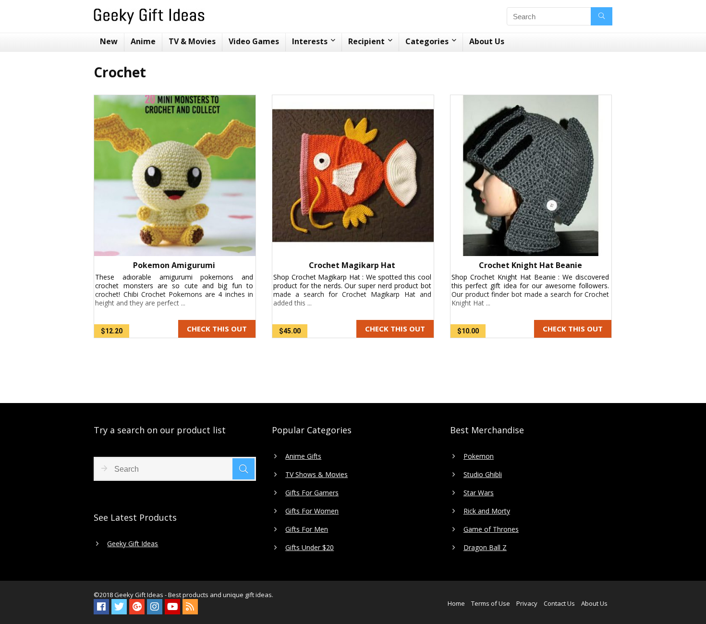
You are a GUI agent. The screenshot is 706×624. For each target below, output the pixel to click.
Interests (310, 41)
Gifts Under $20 (309, 547)
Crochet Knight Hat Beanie (530, 265)
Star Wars (478, 493)
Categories (427, 41)
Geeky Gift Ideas (132, 543)
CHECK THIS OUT (217, 328)
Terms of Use (490, 603)
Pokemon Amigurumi (174, 265)
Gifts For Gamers (312, 493)
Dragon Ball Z (485, 547)
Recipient (366, 41)
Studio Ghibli (482, 474)
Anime (143, 41)
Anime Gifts (303, 456)
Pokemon (478, 456)
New (109, 41)
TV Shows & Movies (316, 474)
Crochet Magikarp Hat (352, 265)
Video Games (254, 41)
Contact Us (559, 603)
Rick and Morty (486, 511)
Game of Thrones (491, 529)
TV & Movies (192, 41)
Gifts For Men (306, 529)
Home (456, 603)
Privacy (526, 603)
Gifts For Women (312, 511)
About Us (486, 41)
